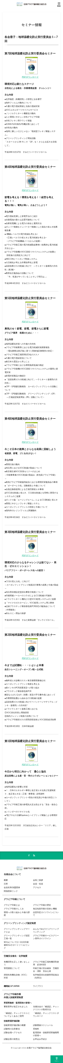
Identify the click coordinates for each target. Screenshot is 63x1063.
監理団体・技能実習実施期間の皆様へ (46, 1034)
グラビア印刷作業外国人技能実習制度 (13, 996)
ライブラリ (38, 986)
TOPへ (57, 1061)
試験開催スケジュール (43, 1025)
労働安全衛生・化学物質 (15, 956)
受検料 (36, 1029)
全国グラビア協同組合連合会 (39, 1048)
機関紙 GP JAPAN (11, 986)
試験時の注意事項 (12, 1029)
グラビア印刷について (14, 899)
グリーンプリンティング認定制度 (20, 923)
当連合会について (12, 874)
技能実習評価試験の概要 (15, 1025)
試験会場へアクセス (13, 1032)
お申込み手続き (40, 1039)
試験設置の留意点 (12, 1039)
